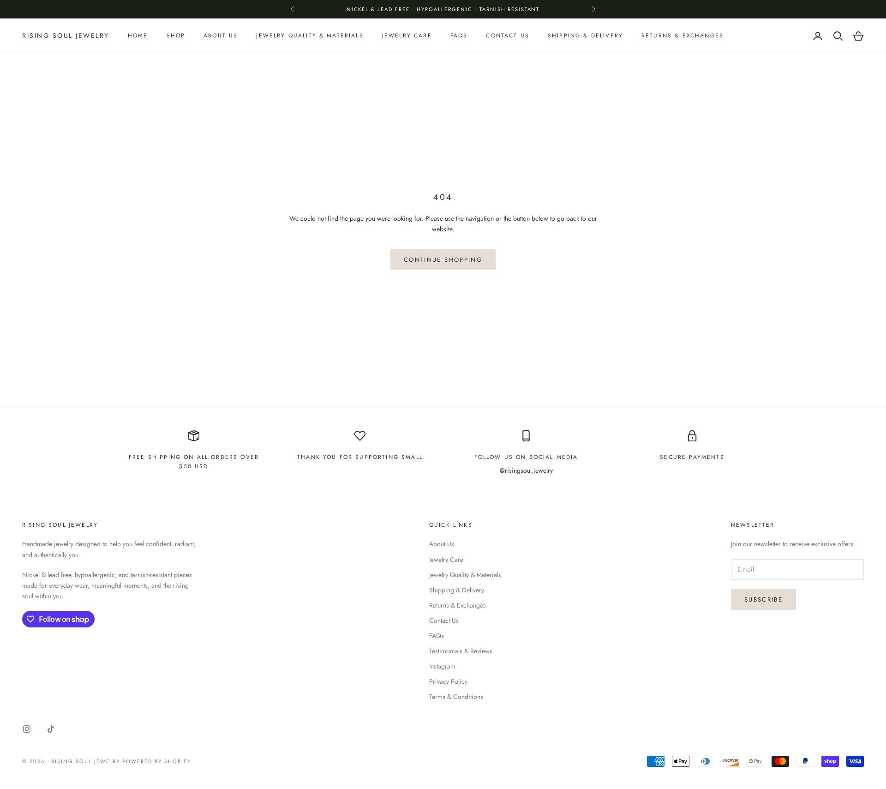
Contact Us (507, 36)
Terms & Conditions (456, 696)
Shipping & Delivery (585, 36)
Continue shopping (443, 259)
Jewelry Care (407, 36)
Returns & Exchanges (682, 36)
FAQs (459, 36)
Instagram (442, 666)
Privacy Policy (448, 681)
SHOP (176, 36)
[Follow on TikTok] (50, 729)
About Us (221, 36)
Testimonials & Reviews (460, 651)
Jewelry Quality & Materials (309, 36)
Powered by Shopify (156, 761)
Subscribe (763, 599)
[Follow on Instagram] (26, 729)
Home (138, 36)
